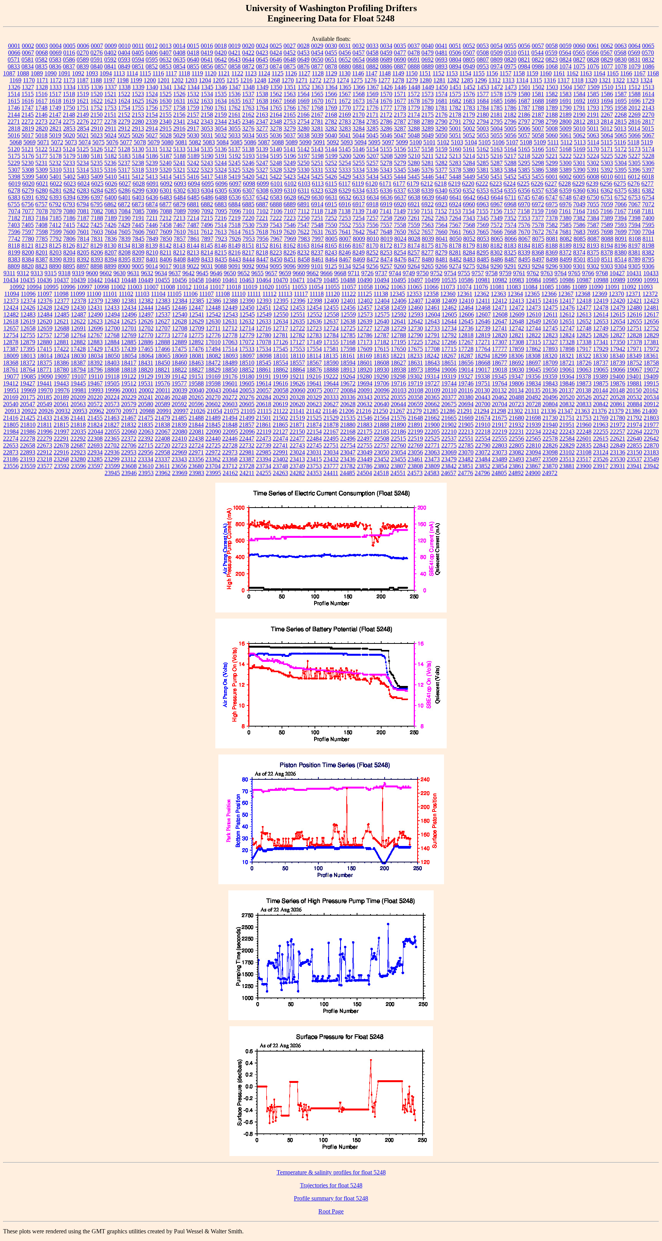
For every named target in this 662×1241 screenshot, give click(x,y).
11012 (184, 287)
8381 (634, 252)
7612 (207, 232)
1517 (55, 94)
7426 (110, 225)
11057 (348, 287)
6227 (551, 183)
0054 (496, 45)
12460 (415, 307)
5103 (457, 142)
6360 (579, 190)
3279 (289, 128)
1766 (289, 108)
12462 (449, 307)
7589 (607, 225)
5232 (55, 163)
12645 (466, 321)
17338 (584, 342)
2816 (634, 121)
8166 (345, 245)
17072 (246, 342)
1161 (559, 73)
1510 (607, 87)
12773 (162, 335)
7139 (358, 211)
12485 (61, 314)
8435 (221, 259)
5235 (96, 163)
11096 (28, 294)
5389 (565, 170)
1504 (566, 87)
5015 (648, 128)
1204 (205, 80)
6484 (180, 197)
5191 (221, 156)
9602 (106, 273)
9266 (441, 266)
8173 (400, 245)
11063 (398, 287)
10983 (516, 280)
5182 (111, 156)
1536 (234, 94)
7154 (468, 211)
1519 (83, 94)
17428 (78, 349)
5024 (110, 135)
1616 (27, 101)
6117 (345, 183)
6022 (56, 183)
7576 (524, 225)
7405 (27, 225)
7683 (579, 232)
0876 (303, 66)
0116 (69, 52)
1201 (163, 80)
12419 (600, 300)
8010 (373, 238)
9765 (574, 273)
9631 (133, 273)
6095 (208, 183)
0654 (358, 59)
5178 (55, 156)
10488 (348, 280)
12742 (516, 328)
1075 (579, 66)
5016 (14, 135)
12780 (263, 335)
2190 (579, 114)
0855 (193, 66)
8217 (248, 252)
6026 (111, 183)
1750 (69, 108)
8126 (69, 245)
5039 (317, 135)
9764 (560, 273)
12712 (230, 328)
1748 (41, 108)
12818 (466, 335)
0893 (441, 66)
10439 (78, 280)
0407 (165, 52)
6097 (235, 183)
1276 (370, 80)
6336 (386, 190)
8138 (138, 245)
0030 (331, 45)
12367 (566, 294)
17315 (533, 342)
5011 (593, 128)
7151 (427, 211)
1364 (331, 87)
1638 (262, 101)
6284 (97, 190)
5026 (138, 135)
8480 (428, 259)
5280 (414, 163)
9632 (147, 273)
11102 (126, 294)
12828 (634, 335)
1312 (494, 80)
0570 (648, 52)
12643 (432, 321)
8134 (124, 245)
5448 (455, 176)
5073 (71, 142)
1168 (653, 73)
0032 (358, 45)
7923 (221, 238)
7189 (111, 218)
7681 (565, 232)
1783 (469, 108)
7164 (579, 211)
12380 (112, 300)
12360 (448, 294)
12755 (27, 335)
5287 (496, 163)
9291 (510, 266)
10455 (162, 280)
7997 (317, 238)
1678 (414, 101)
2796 (510, 121)
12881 (61, 342)
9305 (634, 266)
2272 (27, 121)
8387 (42, 259)
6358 (552, 190)
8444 (249, 259)
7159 (537, 211)
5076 (112, 142)
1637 (248, 101)
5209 (400, 156)
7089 (180, 211)
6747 (552, 197)
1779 (414, 108)
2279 (124, 121)
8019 (386, 238)
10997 (84, 287)
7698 (607, 232)
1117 (171, 73)
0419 (207, 52)
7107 (290, 211)
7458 (165, 225)
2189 (565, 114)
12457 (364, 307)
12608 (500, 314)
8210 (152, 252)
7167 (620, 211)
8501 (580, 259)
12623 (95, 321)
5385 (524, 170)
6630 (317, 197)
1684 (483, 101)
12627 (162, 321)
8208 (124, 252)
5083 (209, 142)
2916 (179, 128)
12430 (78, 307)
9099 (303, 266)
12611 (550, 314)
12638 (348, 321)
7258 (386, 218)
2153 (138, 114)
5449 (469, 176)
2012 (634, 108)
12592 (398, 314)
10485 (331, 280)
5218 (524, 156)
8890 (55, 266)
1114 (132, 73)
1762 (234, 108)
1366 (359, 87)
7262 (427, 218)
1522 (124, 94)
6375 (620, 190)
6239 (592, 183)
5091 (319, 142)
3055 (234, 128)
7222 (276, 218)
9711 (354, 273)
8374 (579, 252)
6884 (234, 204)
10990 (634, 280)
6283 (83, 190)
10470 (280, 280)
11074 (464, 287)
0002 (28, 45)
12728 (381, 328)
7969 (290, 238)
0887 (400, 66)
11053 (299, 287)
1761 (221, 108)
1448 (414, 87)
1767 (303, 108)
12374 (28, 300)
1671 (331, 101)
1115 (145, 73)
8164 (317, 245)
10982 (499, 280)
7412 (55, 225)
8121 (27, 245)
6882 (207, 204)
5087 (264, 142)
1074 (565, 66)
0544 (537, 52)
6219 (454, 183)
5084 (222, 142)
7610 (180, 232)
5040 (331, 135)
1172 (56, 80)
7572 (496, 225)
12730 (415, 328)
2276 (83, 121)
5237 (124, 163)
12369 (599, 294)
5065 (620, 135)
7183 (28, 218)
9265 (427, 266)
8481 (442, 259)
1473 (511, 87)
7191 (138, 218)
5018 (41, 135)
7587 (593, 225)
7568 (469, 225)
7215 (207, 218)
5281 (427, 163)
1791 (579, 108)
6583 (276, 197)
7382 (579, 218)
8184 (524, 245)
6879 (179, 204)
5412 (138, 176)
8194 (607, 245)
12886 (145, 342)
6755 (14, 204)
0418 (193, 52)
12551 (297, 314)
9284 (483, 266)
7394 (620, 218)
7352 (510, 218)
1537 (248, 94)
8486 (497, 259)
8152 (262, 245)
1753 (110, 108)
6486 (207, 197)
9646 (216, 273)
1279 (412, 80)
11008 (167, 287)
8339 (524, 252)
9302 (593, 266)
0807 (483, 59)
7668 (510, 232)
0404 (124, 52)
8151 (248, 245)
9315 (50, 273)
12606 (466, 314)
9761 (519, 273)
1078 (620, 66)
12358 (431, 294)
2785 (372, 121)
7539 (262, 225)
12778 (230, 335)
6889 (289, 204)
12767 (95, 335)
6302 (180, 190)
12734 (449, 328)
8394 (111, 259)
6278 (14, 190)
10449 (145, 280)
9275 (469, 266)
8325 (510, 252)
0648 (289, 59)
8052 (469, 238)
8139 (152, 245)
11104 (158, 294)
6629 (304, 197)
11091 (612, 287)
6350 (455, 190)
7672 (538, 232)
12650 (550, 321)
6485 (193, 197)
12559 (348, 314)
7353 (524, 218)
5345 (400, 170)
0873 (262, 66)
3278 (276, 128)
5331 (317, 170)
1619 (69, 101)
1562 (276, 94)
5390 (579, 170)
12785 (348, 335)
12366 (549, 294)
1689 (552, 101)
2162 (248, 114)
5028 (165, 135)
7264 (455, 218)
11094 (11, 294)
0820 (510, 59)
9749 (409, 273)
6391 (28, 197)
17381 (651, 342)
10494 (381, 280)
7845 (138, 238)
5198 (317, 156)
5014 (634, 128)
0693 (441, 59)
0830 (620, 59)
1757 (165, 108)
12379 (95, 300)
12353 (414, 294)
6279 (28, 190)
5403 (83, 176)
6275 (620, 183)
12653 (600, 321)
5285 (483, 163)
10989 (617, 280)
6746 (538, 197)
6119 (358, 183)
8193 (593, 245)
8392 (83, 259)
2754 (303, 121)
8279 (441, 252)
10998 (101, 287)
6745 (524, 197)
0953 (483, 66)
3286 (386, 128)
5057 (524, 135)
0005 (69, 45)
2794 (483, 121)
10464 (263, 280)
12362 (481, 294)
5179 (69, 156)
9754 (450, 273)
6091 (152, 183)
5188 (180, 156)
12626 (145, 321)
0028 (303, 45)
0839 (83, 66)
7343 (469, 218)
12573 (365, 314)
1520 (96, 94)
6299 (138, 190)
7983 (304, 238)
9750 (422, 273)
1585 (593, 94)
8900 (124, 266)
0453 (303, 52)
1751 (83, 108)
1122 (237, 73)
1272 (315, 80)
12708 (179, 328)
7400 (648, 218)
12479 (617, 307)
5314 (83, 170)
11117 (301, 294)
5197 (304, 156)
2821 (55, 128)
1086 (648, 66)
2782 (331, 121)
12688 (61, 328)
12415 (533, 300)
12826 (600, 335)
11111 (254, 294)
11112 (269, 294)
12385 (196, 300)
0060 (579, 45)
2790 (441, 121)
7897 (207, 238)
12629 (196, 321)
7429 (124, 225)
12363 (498, 294)
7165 (593, 211)
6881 (193, 204)
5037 (289, 135)
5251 (317, 163)
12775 (196, 335)
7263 (441, 218)
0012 (152, 45)
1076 (593, 66)
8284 (469, 252)
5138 (248, 149)
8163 (303, 245)
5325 (234, 170)
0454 (317, 52)
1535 (221, 94)
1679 (427, 101)
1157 (505, 73)
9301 (579, 266)
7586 (579, 225)
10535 (449, 280)
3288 (414, 128)
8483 (469, 259)
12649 (533, 321)
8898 (96, 266)
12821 (516, 335)
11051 (282, 287)
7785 (42, 238)
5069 (29, 142)
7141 (386, 211)
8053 (483, 238)
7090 (193, 211)
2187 (538, 114)
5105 (484, 142)
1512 (634, 87)
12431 (95, 307)
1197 (109, 80)
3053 (207, 128)
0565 (579, 52)
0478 (414, 52)
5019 (55, 135)
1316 (550, 80)
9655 (257, 273)
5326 (248, 170)
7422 (83, 225)
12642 (415, 321)
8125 (55, 245)
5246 (248, 163)
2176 (441, 114)
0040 (427, 45)
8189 (565, 245)
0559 (551, 52)
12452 (280, 307)
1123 (251, 73)
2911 (110, 128)
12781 (280, 335)
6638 (414, 197)
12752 (651, 328)
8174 (414, 245)
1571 (400, 94)
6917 (358, 204)
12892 (196, 342)
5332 (331, 170)
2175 (427, 114)
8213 (193, 252)
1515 (27, 94)
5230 (27, 163)
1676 (386, 101)
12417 (567, 300)
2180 (483, 114)
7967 (276, 238)
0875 (289, 66)
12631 (230, 321)
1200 (150, 80)
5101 (429, 142)
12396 (297, 300)
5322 (193, 170)
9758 (491, 273)
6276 (634, 183)
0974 (496, 66)
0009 (111, 45)
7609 (166, 232)
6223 (496, 183)
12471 (499, 307)
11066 (431, 287)
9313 (37, 273)
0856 (207, 66)
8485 (483, 259)
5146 (358, 149)
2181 (496, 114)
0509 (496, 52)
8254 (400, 252)
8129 (96, 245)
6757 (41, 204)
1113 (119, 73)
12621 (61, 321)
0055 (510, 45)
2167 (317, 114)
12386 (213, 300)
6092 (166, 183)
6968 (510, 204)
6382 (648, 190)
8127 (83, 245)
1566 (331, 94)
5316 (110, 170)
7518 (234, 225)
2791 (455, 121)
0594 (138, 59)
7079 (55, 211)
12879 (27, 342)
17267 (466, 342)
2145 (27, 114)
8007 (345, 238)
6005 (579, 176)
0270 (83, 52)
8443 (235, 259)
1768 (317, 108)
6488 (221, 197)
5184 (138, 156)
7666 (496, 232)
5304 (620, 163)
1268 (274, 80)
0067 (28, 52)
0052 (469, 45)
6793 (69, 204)
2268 (620, 114)
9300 (565, 266)
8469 (359, 259)
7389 (607, 218)
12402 (365, 300)
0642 (221, 59)
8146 (221, 245)
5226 (620, 156)
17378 (634, 342)
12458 (381, 307)
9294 (538, 266)
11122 (348, 294)
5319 (152, 170)
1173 (69, 80)
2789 (427, 121)
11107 (206, 294)
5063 (593, 135)
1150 (412, 73)
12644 (449, 321)
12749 (600, 328)
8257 (414, 252)
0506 (455, 52)
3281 (317, 128)
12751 (634, 328)
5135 (207, 149)
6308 (262, 190)
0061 (593, 45)
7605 (124, 232)
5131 (152, 149)
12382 (146, 300)
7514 (221, 225)
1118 (184, 73)
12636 (314, 321)
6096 (221, 183)
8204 (69, 252)
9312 (23, 273)
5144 (331, 149)
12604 (432, 314)
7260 (400, 218)
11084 (530, 287)
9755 (464, 273)
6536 (235, 197)
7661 (455, 232)
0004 (55, 45)
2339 (152, 121)
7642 (358, 232)
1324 (646, 80)
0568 (620, 52)
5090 (305, 142)
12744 (533, 328)
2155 (165, 114)
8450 (276, 259)
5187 (166, 156)
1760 (207, 108)
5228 (648, 156)
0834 (27, 66)
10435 (27, 280)
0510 (510, 52)
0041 (441, 45)
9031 (207, 266)
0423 (262, 52)
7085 (138, 211)
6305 (221, 190)
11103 (142, 294)
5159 (441, 149)
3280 (303, 128)
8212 (179, 252)
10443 (112, 280)
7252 (331, 218)
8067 (524, 238)
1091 (64, 73)
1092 (78, 73)
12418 (584, 300)
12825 (584, 335)
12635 (297, 321)
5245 (234, 163)
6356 (524, 190)
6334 (358, 190)
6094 (194, 183)
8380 (620, 252)
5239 (152, 163)
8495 (524, 259)
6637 (400, 197)
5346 (414, 170)
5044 (358, 135)
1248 (260, 80)
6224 (509, 183)
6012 (634, 176)
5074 (85, 142)
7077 (28, 211)
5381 (483, 170)
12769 (128, 335)
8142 (165, 245)
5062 (579, 135)
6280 (42, 190)
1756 (152, 108)
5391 (593, 170)
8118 (14, 245)
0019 (234, 45)
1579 (510, 94)
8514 (620, 259)
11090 (595, 287)
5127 (110, 149)
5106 (498, 142)
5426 (331, 176)
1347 (235, 87)
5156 (400, 149)
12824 (567, 335)
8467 (345, 259)
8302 (496, 252)
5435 (386, 176)
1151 (425, 73)
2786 (386, 121)
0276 (96, 52)
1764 (262, 108)
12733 (432, 328)
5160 (455, 149)
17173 (364, 342)
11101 (110, 294)
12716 (263, 328)
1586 (607, 94)
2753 (289, 121)
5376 (427, 170)
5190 (207, 156)
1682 (455, 101)
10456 (179, 280)
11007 (151, 287)
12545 (247, 314)
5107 (512, 142)
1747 (27, 108)
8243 (331, 252)
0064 (634, 45)
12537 (162, 314)
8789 (634, 259)
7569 (483, 225)
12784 (331, 335)
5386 (538, 170)
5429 (345, 176)
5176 (28, 156)
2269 (634, 114)
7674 (552, 232)
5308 (28, 170)
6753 (634, 197)
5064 (607, 135)
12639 (364, 321)
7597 (28, 232)
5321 (179, 170)
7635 (331, 232)
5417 (207, 176)
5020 (69, 135)
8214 (207, 252)
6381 (634, 190)
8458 (304, 259)
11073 (447, 287)
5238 (138, 163)
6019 (14, 183)
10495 (398, 280)
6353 (483, 190)
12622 (78, 321)
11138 (381, 294)
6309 (276, 190)
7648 (386, 232)
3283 (345, 128)
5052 (469, 135)
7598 (42, 232)
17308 (516, 342)
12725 (348, 328)
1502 (538, 87)
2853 (69, 128)
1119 (197, 73)
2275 (69, 121)
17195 (398, 342)
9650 (230, 273)
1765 (276, 108)
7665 (483, 232)
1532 (193, 94)
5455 (538, 176)
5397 (648, 170)
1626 (152, 101)
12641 (398, 321)
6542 (262, 197)
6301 (166, 190)
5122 (41, 149)
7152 (441, 211)
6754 (648, 197)
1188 (96, 80)
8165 (331, 245)
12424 (10, 307)
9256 (372, 266)
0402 (110, 52)
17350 (617, 342)
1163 (586, 73)
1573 (427, 94)
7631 (317, 232)
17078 (263, 342)
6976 (565, 204)
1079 (634, 66)
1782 (455, 108)
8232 (303, 252)
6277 (647, 183)
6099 (263, 183)
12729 (398, 328)
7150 (413, 211)
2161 (234, 114)
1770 (345, 108)
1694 (607, 101)
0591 (96, 59)
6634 (373, 197)
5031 (207, 135)
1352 (304, 87)
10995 (51, 287)
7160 (551, 211)
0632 (165, 59)
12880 (44, 342)
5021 (83, 135)
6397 (97, 197)
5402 (69, 176)
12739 (482, 328)
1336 (97, 87)
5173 (634, 149)
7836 (111, 238)
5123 (55, 149)
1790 (565, 108)
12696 (95, 328)
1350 (276, 87)
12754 (10, 335)
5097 (388, 142)
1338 (124, 87)
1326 (14, 87)
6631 (331, 197)
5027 (152, 135)
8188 (552, 245)
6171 (385, 183)
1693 (593, 101)
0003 (42, 45)
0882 (372, 66)
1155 (479, 73)
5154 (372, 149)
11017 (217, 287)
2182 (510, 114)
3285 (372, 128)
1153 (452, 73)
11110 (238, 294)
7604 (111, 232)
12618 (10, 321)
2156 (179, 114)
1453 (483, 87)
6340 (441, 190)
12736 (466, 328)
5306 (648, 163)
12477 (584, 307)
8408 (180, 259)
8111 (648, 238)
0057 (538, 45)
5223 (579, 156)
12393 (264, 300)
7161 (565, 211)
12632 (246, 321)
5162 (483, 149)
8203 (55, 252)
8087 (593, 238)
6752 (620, 197)
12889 (179, 342)
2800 (565, 121)
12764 (78, 335)
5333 (345, 170)
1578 (496, 94)
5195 (276, 156)
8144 (193, 245)
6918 (372, 204)
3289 (427, 128)
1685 (496, 101)
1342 (180, 87)
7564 (441, 225)
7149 (399, 211)
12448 (213, 307)
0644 (248, 59)
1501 (524, 87)
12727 (364, 328)
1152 (438, 73)
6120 (371, 183)
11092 (628, 287)
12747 (567, 328)
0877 (317, 66)
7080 (69, 211)
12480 (634, 307)
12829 (651, 335)
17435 (112, 349)
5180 (83, 156)
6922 (427, 204)
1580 (524, 94)
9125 (331, 266)
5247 (262, 163)
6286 (124, 190)
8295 (483, 252)
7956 (262, 238)
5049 (427, 135)
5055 (496, 135)
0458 (372, 52)
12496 (129, 314)
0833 (14, 66)
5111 (553, 142)
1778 (400, 108)
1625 (138, 101)
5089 (291, 142)
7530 (248, 225)
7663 (469, 232)
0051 (455, 45)
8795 (648, 259)
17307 (499, 342)
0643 (234, 59)
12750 (617, 328)
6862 (110, 204)
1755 (138, 108)
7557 (386, 225)
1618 (55, 101)
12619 (27, 321)
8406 (166, 259)
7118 (317, 211)
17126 (280, 342)
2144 (14, 114)
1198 (123, 80)
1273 (329, 80)
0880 (345, 66)
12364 (515, 294)
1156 (492, 73)
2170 (358, 114)
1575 (455, 94)
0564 (565, 52)
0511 (524, 52)
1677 (400, 101)
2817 (648, 121)
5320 (165, 170)
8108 (635, 238)
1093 (92, 73)
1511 (621, 87)
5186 (152, 156)
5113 (580, 142)
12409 (449, 300)
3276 (248, 128)
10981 (482, 280)
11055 (332, 287)
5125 (83, 149)
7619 (276, 232)
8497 (538, 259)
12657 (11, 328)
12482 (11, 314)
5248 (276, 163)
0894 (455, 66)
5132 (165, 149)
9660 (299, 273)
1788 (538, 108)
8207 (111, 252)
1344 (193, 87)
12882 (78, 342)
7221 (262, 218)
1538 (262, 94)
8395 (124, 259)
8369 (552, 252)
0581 (27, 59)
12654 (617, 321)
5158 (427, 149)
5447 (441, 176)
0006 (83, 45)
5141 (289, 149)
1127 (304, 73)
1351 (290, 87)
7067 (634, 204)
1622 (96, 101)
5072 (57, 142)
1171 (42, 80)
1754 (124, 108)
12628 (179, 321)
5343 (386, 170)
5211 (428, 156)
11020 (266, 287)
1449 (428, 87)
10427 (617, 273)
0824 (565, 59)
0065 (648, 45)
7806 (69, 238)
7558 (400, 225)
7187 (83, 218)
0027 (289, 45)
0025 (276, 45)
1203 (191, 80)
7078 (42, 211)
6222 (482, 183)
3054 (221, 128)
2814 (607, 121)
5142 (303, 149)
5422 (276, 176)
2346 (248, 121)
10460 (213, 280)
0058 (552, 45)
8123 (41, 245)
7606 (138, 232)
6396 (83, 197)
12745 (550, 328)
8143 (179, 245)
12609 (516, 314)
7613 (221, 232)
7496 (207, 225)
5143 (317, 149)
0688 (372, 59)
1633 (207, 101)
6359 (565, 190)
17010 (213, 342)
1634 (221, 101)
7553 (358, 225)
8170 (372, 245)
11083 (513, 287)
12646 (482, 321)
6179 (413, 183)
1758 (179, 108)
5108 (526, 142)
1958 (620, 108)
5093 (347, 142)
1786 (510, 108)
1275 (357, 80)
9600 (92, 273)
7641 (345, 232)
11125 (364, 294)
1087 (9, 73)
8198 (648, 245)
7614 (234, 232)
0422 (248, 52)
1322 (619, 80)
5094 (360, 142)
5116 (620, 142)
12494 (112, 314)
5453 (524, 176)
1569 (372, 94)
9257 (386, 266)
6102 (290, 183)
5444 (400, 176)
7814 (83, 238)
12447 (196, 307)
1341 (166, 87)
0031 (345, 45)
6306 (235, 190)
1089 (37, 73)
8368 (538, 252)
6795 (96, 204)
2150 (96, 114)
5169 (579, 149)
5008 (552, 128)
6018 (648, 176)
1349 (262, 87)
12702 (146, 328)
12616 (634, 314)
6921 (414, 204)
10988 (600, 280)
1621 (83, 101)
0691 (414, 59)
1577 (483, 94)
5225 (607, 156)
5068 (16, 142)
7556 (372, 225)
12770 (145, 335)
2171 (372, 114)
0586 (69, 59)
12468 (482, 307)
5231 (41, 163)
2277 (96, 121)
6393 (55, 197)
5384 (510, 170)
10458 (196, 280)
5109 (540, 142)
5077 (126, 142)
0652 (345, 59)
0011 (138, 45)
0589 (83, 59)
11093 (645, 287)
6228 (565, 183)
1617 (41, 101)
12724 (331, 328)
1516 (41, 94)
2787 (400, 121)
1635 (234, 101)
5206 (359, 156)
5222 (565, 156)
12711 (213, 328)
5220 (538, 156)
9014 (152, 266)
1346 (221, 87)
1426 (386, 87)
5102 (443, 142)
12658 (28, 328)
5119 (647, 142)
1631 (179, 101)
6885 (248, 204)
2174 (414, 114)
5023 (96, 135)
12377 (61, 300)
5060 (552, 135)
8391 (69, 259)
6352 (469, 190)
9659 (285, 273)
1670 (317, 101)
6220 (468, 183)
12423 (651, 300)
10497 (415, 280)
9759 (505, 273)
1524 (152, 94)
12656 (651, 321)
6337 (400, 190)
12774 (179, 335)
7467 (179, 225)
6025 (97, 183)
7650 (400, 232)
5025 (124, 135)
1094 (106, 73)
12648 (516, 321)
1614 (648, 94)
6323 (317, 190)
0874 (276, 66)
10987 (584, 280)
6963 (483, 204)
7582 (552, 225)
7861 (193, 238)
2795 (496, 121)
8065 (497, 238)
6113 (318, 183)
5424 (303, 176)
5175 (14, 156)
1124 (264, 73)
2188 (552, 114)
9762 (533, 273)
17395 (27, 349)
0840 (96, 66)
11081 (497, 287)
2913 (138, 128)
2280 (138, 121)
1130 (345, 73)
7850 (166, 238)
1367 (373, 87)
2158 (207, 114)
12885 (128, 342)
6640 (442, 197)
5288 (510, 163)
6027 (125, 183)
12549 (264, 314)
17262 (432, 342)
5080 (167, 142)
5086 (250, 142)
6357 (538, 190)
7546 (289, 225)
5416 (193, 176)
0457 (358, 52)
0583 (55, 59)
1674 (372, 101)
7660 (441, 232)
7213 (179, 218)
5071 (43, 142)
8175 (427, 245)
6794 (83, 204)
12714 (246, 328)
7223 (289, 218)
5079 (153, 142)
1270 (288, 80)
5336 (372, 170)
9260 (400, 266)
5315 (96, 170)
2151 (110, 114)
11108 (222, 294)
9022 (193, 266)
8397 (138, 259)
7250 (303, 218)
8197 (634, 245)
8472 (373, 259)
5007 (538, 128)
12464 (466, 307)
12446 (179, 307)
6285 (111, 190)
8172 (386, 245)
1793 (593, 108)
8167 (358, 245)
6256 (606, 183)
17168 (348, 342)
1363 (317, 87)
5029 (179, 135)
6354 (496, 190)
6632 (345, 197)
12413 (516, 300)
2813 (593, 121)
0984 (524, 66)
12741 (499, 328)
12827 (617, 335)
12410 (466, 300)
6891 (303, 204)
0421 (234, 52)
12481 (651, 307)
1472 (497, 87)
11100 (94, 294)
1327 (28, 87)
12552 (314, 314)
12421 (634, 300)
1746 (14, 108)
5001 (455, 128)
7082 (97, 211)
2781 (317, 121)
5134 (193, 149)
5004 (496, 128)
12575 (382, 314)
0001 (14, 45)
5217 (510, 156)
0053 (483, 45)
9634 (161, 273)
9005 (138, 266)
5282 (441, 163)
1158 (519, 73)
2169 (345, 114)
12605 (449, 314)
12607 (483, 314)
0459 (386, 52)
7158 (524, 211)
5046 (386, 135)
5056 (510, 135)
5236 (110, 163)
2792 (469, 121)
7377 (538, 218)
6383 (14, 197)
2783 (345, 121)
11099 (77, 294)
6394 (69, 197)
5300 (565, 163)
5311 (69, 170)
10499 (432, 280)
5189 (193, 156)
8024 (400, 238)
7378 (552, 218)
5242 (193, 163)
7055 (593, 204)
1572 (414, 94)
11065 (414, 287)
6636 (386, 197)
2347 (262, 121)
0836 (55, 66)
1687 (524, 101)
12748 (584, 328)
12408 (432, 300)
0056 (524, 45)
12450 (246, 307)
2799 (552, 121)
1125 (277, 73)
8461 (317, 259)
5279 (400, 163)
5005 (510, 128)
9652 (244, 273)
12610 (533, 314)
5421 (262, 176)
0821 (524, 59)
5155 (386, 149)
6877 (165, 204)
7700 (634, 232)
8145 (207, 245)
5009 (565, 128)
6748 (565, 197)
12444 (145, 307)
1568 (358, 94)
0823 (552, 59)
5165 (524, 149)
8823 (41, 266)
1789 (552, 108)
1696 (634, 101)
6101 (276, 183)
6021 (42, 183)
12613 (584, 314)
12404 (382, 300)
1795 (607, 108)
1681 (441, 101)
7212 (165, 218)
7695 (593, 232)
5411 (124, 176)
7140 (372, 211)
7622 (303, 232)
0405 (138, 52)
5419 (234, 176)
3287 (400, 128)
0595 (152, 59)
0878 (331, 66)
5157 (414, 149)
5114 (593, 142)
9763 (547, 273)
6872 (124, 204)
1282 (453, 80)
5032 (221, 135)
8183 (510, 245)
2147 (55, 114)
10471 (297, 280)
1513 (648, 87)
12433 (112, 307)
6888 (276, 204)
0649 (303, 59)
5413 (152, 176)
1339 (138, 87)
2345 (234, 121)
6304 (207, 190)
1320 (591, 80)
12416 (550, 300)
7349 (496, 218)
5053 (483, 135)
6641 (455, 197)
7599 (55, 232)
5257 (372, 163)
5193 (249, 156)
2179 (469, 114)
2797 (524, 121)
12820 (499, 335)
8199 (14, 252)
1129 (331, 73)
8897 (83, 266)
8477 (414, 259)
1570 (386, 94)
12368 (582, 294)
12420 (617, 300)
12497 (146, 314)
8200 (28, 252)
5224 (593, 156)
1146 (358, 73)
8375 (593, 252)
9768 (602, 273)
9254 (358, 266)
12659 (44, 328)
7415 (69, 225)
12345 (397, 294)
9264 (414, 266)
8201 (42, 252)
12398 (314, 300)
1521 (110, 94)
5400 (42, 176)
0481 (441, 52)
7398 (634, 218)
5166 (538, 149)
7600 (69, 232)
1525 (165, 94)
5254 (345, 163)
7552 (345, 225)
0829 (607, 59)
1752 (96, 108)
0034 (386, 45)
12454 (314, 307)
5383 (496, 170)
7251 (317, 218)
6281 (55, 190)
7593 (620, 225)
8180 (483, 245)
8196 (620, 245)
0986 (538, 66)
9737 (381, 273)
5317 (124, 170)
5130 (138, 149)
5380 (469, 170)
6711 (510, 197)
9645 (202, 273)
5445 (414, 176)
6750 (593, 197)
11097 (44, 294)
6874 (152, 204)
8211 (166, 252)
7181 (648, 211)
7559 (414, 225)
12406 (398, 300)
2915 (165, 128)
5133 (179, 149)
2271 (14, 121)
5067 (648, 135)
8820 (27, 266)
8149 (234, 245)
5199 (331, 156)
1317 (563, 80)
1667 (276, 101)
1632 (193, 101)
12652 (584, 321)
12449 (230, 307)
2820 (42, 128)
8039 (428, 238)
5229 (14, 163)
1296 (481, 80)
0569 (634, 52)
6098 (249, 183)
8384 (28, 259)
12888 (162, 342)
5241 (179, 163)
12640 (381, 321)
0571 (14, 59)
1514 (14, 94)
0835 (41, 66)
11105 (174, 294)
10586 (466, 280)
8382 (648, 252)
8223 (276, 252)
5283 (455, 163)
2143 (648, 108)
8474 (386, 259)
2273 (41, 121)
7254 (358, 218)
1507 (580, 87)
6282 (69, 190)
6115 (331, 183)
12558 (331, 314)
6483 (166, 197)
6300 (152, 190)
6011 (620, 176)
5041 (345, 135)
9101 (317, 266)
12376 (44, 300)
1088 (23, 73)
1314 (522, 80)
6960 (469, 204)
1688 (538, 101)
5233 (69, 163)
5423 (289, 176)
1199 (136, 80)
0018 (221, 45)
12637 (331, 321)
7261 (414, 218)
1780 (427, 108)
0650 (317, 59)
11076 (480, 287)
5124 (69, 149)
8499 (566, 259)
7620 (289, 232)
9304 (620, 266)
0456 (345, 52)
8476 (400, 259)
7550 (331, 225)
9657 (271, 273)
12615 (617, 314)
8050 (455, 238)
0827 (579, 59)
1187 (82, 80)
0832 (648, 59)
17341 (600, 342)
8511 (607, 259)
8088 (607, 238)
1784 (483, 108)
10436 (44, 280)
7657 (427, 232)
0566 (593, 52)
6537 (249, 197)
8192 (579, 245)
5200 (345, 156)
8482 (455, 259)
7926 (235, 238)
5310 (55, 170)
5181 (97, 156)
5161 (469, 149)
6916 (345, 204)
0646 (276, 59)
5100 (416, 142)
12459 (398, 307)
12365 (532, 294)
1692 (579, 101)
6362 (607, 190)
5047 (400, 135)
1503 (552, 87)
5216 (496, 156)
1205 (219, 80)
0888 (414, 66)
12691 (78, 328)
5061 (565, 135)
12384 (179, 300)
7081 (83, 211)
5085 (236, 142)
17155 (331, 342)
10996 (67, 287)
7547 (303, 225)
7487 (193, 225)
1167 (640, 73)
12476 (567, 307)
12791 (432, 335)
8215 (221, 252)
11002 (118, 287)
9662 (312, 273)
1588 (634, 94)
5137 (234, 149)
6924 (455, 204)
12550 (280, 314)
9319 (78, 273)
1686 (510, 101)
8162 (289, 245)
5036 (276, 135)
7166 (606, 211)
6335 (372, 190)
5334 (358, 170)
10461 (230, 280)
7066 (620, 204)
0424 (276, 52)
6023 (70, 183)
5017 (27, 135)
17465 (145, 349)
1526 (179, 94)
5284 (469, 163)
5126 (96, 149)
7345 (483, 218)
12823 (550, 335)
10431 (634, 273)
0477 (400, 52)
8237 (317, 252)
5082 (195, 142)
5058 (538, 135)
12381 (129, 300)
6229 (578, 183)
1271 (301, 80)
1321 (605, 80)
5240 (165, 163)
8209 (138, 252)
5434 (372, 176)
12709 (196, 328)
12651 (567, 321)
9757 (478, 273)
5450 (483, 176)
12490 (95, 314)
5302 (593, 163)
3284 (358, 128)
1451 (455, 87)
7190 (124, 218)
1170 (29, 80)
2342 (193, 121)
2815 (620, 121)
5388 (552, 170)
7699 (620, 232)
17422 (61, 349)
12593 (415, 314)
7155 (482, 211)
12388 (230, 300)
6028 (139, 183)
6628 (290, 197)
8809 (14, 266)
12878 (10, 342)
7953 (249, 238)
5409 (97, 176)
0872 (248, 66)
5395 (620, 170)
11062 (381, 287)
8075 (538, 238)
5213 (455, 156)
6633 (359, 197)
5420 (248, 176)
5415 (179, 176)
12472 (516, 307)
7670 (524, 232)
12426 (27, 307)
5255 (358, 163)
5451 (496, 176)
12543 (230, 314)
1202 (177, 80)
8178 (455, 245)
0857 (221, 66)
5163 (496, 149)
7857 (180, 238)
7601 (83, 232)
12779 (246, 335)
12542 (213, 314)
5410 (111, 176)
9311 (9, 273)
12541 (196, 314)
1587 (620, 94)
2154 (152, 114)
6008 (593, 176)
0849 (124, 66)
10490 (364, 280)
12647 (499, 321)
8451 (290, 259)
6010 (607, 176)
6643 (483, 197)
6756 (27, 204)
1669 (303, 101)
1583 (565, 94)
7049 (579, 204)
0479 (427, 52)
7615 (248, 232)
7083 (111, 211)
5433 (358, 176)
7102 (262, 211)
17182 (381, 342)
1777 (386, 108)
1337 (111, 87)
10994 (34, 287)
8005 (331, 238)
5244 (221, 163)
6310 (290, 190)
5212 (441, 156)
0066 (14, 52)
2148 (69, 114)
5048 (414, 135)
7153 (455, 211)
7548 (317, 225)
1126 (291, 73)
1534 (207, 94)
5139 (262, 149)
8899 (110, 266)
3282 (331, 128)
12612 (567, 314)
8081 (552, 238)
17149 (314, 342)
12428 (44, 307)
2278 (110, 121)
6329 (345, 190)
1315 (536, 80)
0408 (179, 52)
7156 (496, 211)
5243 (207, 163)
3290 (441, 128)
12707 (162, 328)
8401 (152, 259)
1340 (152, 87)
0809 (496, 59)
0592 (110, 59)
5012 (606, 128)
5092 (333, 142)
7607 (152, 232)
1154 (465, 73)
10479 (314, 280)
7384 (593, 218)
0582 (41, 59)
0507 (469, 52)
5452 (510, 176)
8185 (538, 245)
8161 (276, 245)
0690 (400, 59)
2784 (358, 121)
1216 (246, 80)
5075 (98, 142)
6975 (552, 204)
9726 (367, 273)
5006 (524, 128)
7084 (124, 211)
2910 (97, 128)
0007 (97, 45)
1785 (496, 108)
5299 (552, 163)
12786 (364, 335)
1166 (626, 73)
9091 (234, 266)
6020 (28, 183)
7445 (138, 225)
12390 (247, 300)
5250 (303, 163)
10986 (567, 280)
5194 (262, 156)
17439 (128, 349)
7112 (304, 211)
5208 (386, 156)
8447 (262, 259)
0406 (152, 52)
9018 (179, 266)
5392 (607, 170)
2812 (579, 121)
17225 (415, 342)
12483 (28, 314)
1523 (138, 94)
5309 (42, 170)
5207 (373, 156)
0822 (538, 59)
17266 (449, 342)
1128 (318, 73)
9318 (64, 273)
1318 (577, 80)
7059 (607, 204)
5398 (14, 176)
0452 (289, 52)
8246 (345, 252)
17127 (297, 342)
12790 (415, 335)
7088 (166, 211)
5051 (455, 135)
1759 (193, 108)
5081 (181, 142)
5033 (234, 135)
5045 (372, 135)
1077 (607, 66)
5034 (248, 135)
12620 (44, 321)
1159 (532, 73)
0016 (207, 45)
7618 (262, 232)
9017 (165, 266)
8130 (110, 245)
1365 (345, 87)
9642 (188, 273)
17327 (550, 342)
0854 (179, 66)
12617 (651, 314)
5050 (441, 135)
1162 (572, 73)
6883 (221, 204)
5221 (552, 156)
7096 (235, 211)
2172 (386, 114)
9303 (607, 266)
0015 (193, 45)
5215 (483, 156)
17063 (230, 342)
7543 (276, 225)
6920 (400, 204)
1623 (110, 101)
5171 (607, 149)
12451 (263, 307)
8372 (565, 252)
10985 (550, 280)
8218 (262, 252)
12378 (78, 300)
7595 (648, 225)
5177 (42, 156)
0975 (510, 66)
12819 (482, 335)
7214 (193, 218)
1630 (165, 101)
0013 (165, 45)
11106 (190, 294)
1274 (343, 80)
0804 (455, 59)
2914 (152, 128)
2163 (262, 114)
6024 (83, 183)
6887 (262, 204)
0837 (69, 66)
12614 (600, 314)
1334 (69, 87)
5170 (593, 149)
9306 (648, 266)
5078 (140, 142)
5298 (538, 163)
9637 (175, 273)
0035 (400, 45)
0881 (358, 66)
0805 (469, 59)
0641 (207, 59)
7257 (372, 218)
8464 (331, 259)
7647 (372, 232)
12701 (129, 328)
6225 (523, 183)
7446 (152, 225)
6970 (524, 204)
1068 (552, 66)
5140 (276, 149)
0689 (386, 59)
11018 (233, 287)
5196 (290, 156)
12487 (78, 314)
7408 (41, 225)
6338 (414, 190)
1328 (42, 87)
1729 (648, 101)
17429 (95, 349)
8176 (441, 245)
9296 (552, 266)
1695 (620, 101)
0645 (262, 59)
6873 (138, 204)
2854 (83, 128)
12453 (297, 307)
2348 (276, 121)
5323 (207, 170)
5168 (565, 149)
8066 (511, 238)
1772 (358, 108)
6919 (386, 204)
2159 (221, 114)
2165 (289, 114)
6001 (552, 176)
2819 (28, 128)
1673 (358, 101)
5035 (262, 135)
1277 (384, 80)
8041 (442, 238)
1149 (398, 73)
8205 (83, 252)
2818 (14, 128)
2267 (607, 114)
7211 (152, 218)
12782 (297, 335)
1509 (593, 87)
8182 (496, 245)
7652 (414, 232)
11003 (134, 287)
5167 (552, 149)
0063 (620, 45)
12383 (162, 300)
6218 (440, 183)
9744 (395, 273)
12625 (128, 321)
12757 (44, 335)
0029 (317, 45)
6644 (497, 197)
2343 (207, 121)
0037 (414, 45)
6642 (469, 197)
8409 (193, 259)
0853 (165, 66)
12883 (95, 342)
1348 (249, 87)
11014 (200, 287)
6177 (399, 183)
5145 (345, 149)
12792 (449, 335)
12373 (11, 300)
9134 (345, 266)
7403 (14, 225)
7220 (248, 218)
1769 (331, 108)
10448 (128, 280)
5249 (289, 163)
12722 (297, 328)
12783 (314, 335)
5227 (634, 156)
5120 (14, 149)
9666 (326, 273)
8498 (552, 259)
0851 (138, 66)
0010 (124, 45)
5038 (303, 135)
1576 (469, 94)
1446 (400, 87)
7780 (28, 238)
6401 (124, 197)
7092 (207, 211)
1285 (467, 80)
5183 (124, 156)
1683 (469, 101)
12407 (415, 300)
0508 (483, 52)
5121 (27, 149)
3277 (262, 128)
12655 (634, 321)
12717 (280, 328)
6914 (317, 204)
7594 (634, 225)
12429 (61, 307)
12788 (398, 335)
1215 (232, 80)
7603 (97, 232)
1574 (441, 94)
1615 (14, 101)
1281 (439, 80)
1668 (289, 101)
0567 (606, 52)
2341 (179, 121)
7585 (565, 225)
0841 (110, 66)
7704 (648, 232)
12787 (381, 335)
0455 (331, 52)
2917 (193, 128)
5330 (303, 170)
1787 (524, 108)
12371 (633, 294)
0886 (386, 66)
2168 (331, 114)
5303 (607, 163)
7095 (221, 211)
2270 (648, 114)
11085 (546, 287)
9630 (119, 273)
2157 (193, 114)
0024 (262, 45)
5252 (331, 163)
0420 (221, 52)
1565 (317, 94)
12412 (499, 300)
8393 (97, 259)
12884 (112, 342)
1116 (158, 73)
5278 (386, 163)
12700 (112, 328)
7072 (648, 204)
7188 (97, 218)
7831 (97, 238)
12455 (331, 307)
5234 (83, 163)
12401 (348, 300)
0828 (593, 59)
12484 (44, 314)
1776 (372, 108)
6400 (111, 197)
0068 (42, 52)
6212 (427, 183)
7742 (14, 238)
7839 (124, 238)
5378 (455, 170)
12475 (550, 307)
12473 (533, 307)
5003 (483, 128)
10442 (95, 280)
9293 (524, 266)
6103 (304, 183)
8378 (607, 252)
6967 (496, 204)
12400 (331, 300)
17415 (44, 349)
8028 (414, 238)
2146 (41, 114)
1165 (613, 73)
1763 (248, 108)
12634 (280, 321)
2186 (524, 114)
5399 (28, 176)
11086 (562, 287)
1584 (579, 94)
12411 (482, 300)
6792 (55, 204)
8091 (621, 238)
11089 (579, 287)
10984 (533, 280)
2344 (221, 121)
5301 (579, 163)
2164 (276, 114)
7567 (455, 225)
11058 (365, 287)
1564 (303, 94)
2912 (124, 128)
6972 (538, 204)
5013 (620, 128)
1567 (345, 94)
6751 (607, 197)
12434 (128, 307)
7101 (249, 211)
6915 (331, 204)
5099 (402, 142)
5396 (634, 170)
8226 (289, 252)
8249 (358, 252)
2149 (83, 114)
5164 (510, 149)
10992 (17, 287)
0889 (427, 66)
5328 (276, 170)
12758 (61, 335)
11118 (317, 294)
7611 (193, 232)
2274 (55, 121)
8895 (69, 266)
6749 (579, 197)
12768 (112, 335)
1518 (69, 94)
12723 (314, 328)
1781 (441, 108)
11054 (315, 287)
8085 (580, 238)
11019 (250, 287)
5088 (278, 142)
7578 (538, 225)
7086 (152, 211)
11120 (332, 294)
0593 (124, 59)
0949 (469, 66)
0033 (372, 45)
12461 (432, 307)
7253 (345, 218)
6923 (441, 204)
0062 (607, 45)
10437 (61, 280)
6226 (537, 183)
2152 (124, 114)
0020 (248, 45)
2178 (455, 114)
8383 (14, 259)
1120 (210, 73)
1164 (599, 73)
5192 (235, 156)
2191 (593, 114)
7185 (55, 218)
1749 (55, 108)
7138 (344, 211)
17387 (10, 349)
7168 (634, 211)
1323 (632, 80)
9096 (289, 266)
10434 (10, 280)
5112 (566, 142)
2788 (414, 121)
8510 (593, 259)
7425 (96, 225)
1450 (442, 87)
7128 (330, 211)
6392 (42, 197)
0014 (179, 45)
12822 (533, 335)
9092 (248, 266)
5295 (524, 163)
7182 (14, 218)
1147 (371, 73)
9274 (455, 266)
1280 (425, 80)
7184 (42, 218)
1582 (552, 94)
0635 (179, 59)
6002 (565, 176)
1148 (385, 73)
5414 (165, 176)
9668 (340, 273)
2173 (400, 114)
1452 (469, 87)
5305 (634, 163)
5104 (471, 142)
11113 (285, 294)
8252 (372, 252)
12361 (464, 294)
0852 (152, 66)
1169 (15, 80)
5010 (579, 128)
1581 (538, 94)
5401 (55, 176)
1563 (289, 94)
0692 (427, 59)
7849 (152, 238)
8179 (469, 245)
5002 (469, 128)
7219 (234, 218)
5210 (414, 156)
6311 (304, 190)
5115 (607, 142)
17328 (567, 342)
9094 (262, 266)
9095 (276, 266)
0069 (55, 52)
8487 (511, 259)
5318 (138, 170)
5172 (620, 149)
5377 (441, 170)
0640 (193, 59)
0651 (331, 59)
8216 (234, 252)
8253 (386, 252)
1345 (207, 87)
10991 (651, 280)
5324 (221, 170)
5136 (221, 149)
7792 (55, 238)
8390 (55, 259)
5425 (317, 176)
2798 (538, 121)
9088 (221, 266)
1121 (224, 73)
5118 (633, 142)
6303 (193, 190)
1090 (50, 73)
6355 (510, 190)
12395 (280, 300)
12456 (348, 307)
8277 (427, 252)
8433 (207, 259)
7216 (221, 218)
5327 (262, 170)
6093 (180, 183)
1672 (345, 101)
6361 (593, 190)
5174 (648, 149)
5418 (221, 176)
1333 (55, 87)
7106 (276, 211)
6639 (428, 197)
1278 (398, 80)
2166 (303, 114)
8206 (97, 252)
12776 (213, 335)
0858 (234, 66)
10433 (651, 273)
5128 (124, 149)
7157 (510, 211)
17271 (482, 342)
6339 (427, 190)
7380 (565, 218)
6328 (331, 190)
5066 (634, 135)
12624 (112, 321)
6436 (152, 197)
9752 (436, 273)
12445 (162, 307)
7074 (14, 211)
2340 (165, 121)
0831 (634, 59)
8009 (359, 238)
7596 (14, 232)
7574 (510, 225)
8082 (566, 238)
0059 (565, 45)
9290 (496, 266)
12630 (213, 321)
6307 (249, 190)
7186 (69, 218)
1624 (124, 101)
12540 (179, 314)
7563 (427, 225)
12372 (650, 294)
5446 (427, 176)
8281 (455, 252)
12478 (600, 307)
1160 (546, 73)
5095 (374, 142)
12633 (263, 321)
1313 (508, 80)
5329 (289, 170)
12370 (616, 294)
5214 (469, 156)
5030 (193, 135)
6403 (138, 197)
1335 (83, 87)
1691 (565, 101)
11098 (61, 294)
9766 (588, 273)
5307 (14, 170)
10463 (246, 280)
